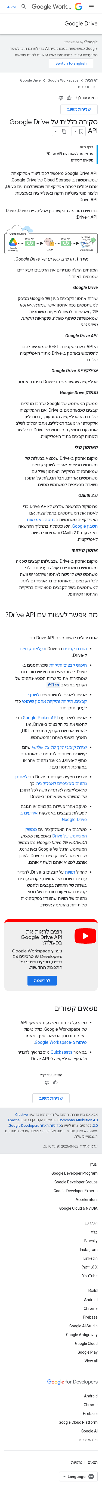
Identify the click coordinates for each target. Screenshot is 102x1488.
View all (91, 1361)
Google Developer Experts (76, 1191)
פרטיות (76, 1462)
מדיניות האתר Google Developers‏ (35, 1125)
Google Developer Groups (76, 1182)
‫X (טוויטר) (90, 1267)
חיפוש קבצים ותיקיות (68, 665)
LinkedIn (91, 1258)
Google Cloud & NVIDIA (78, 1208)
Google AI (89, 1431)
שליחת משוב (79, 109)
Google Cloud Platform (78, 1422)
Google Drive (81, 23)
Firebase (90, 1317)
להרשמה (42, 980)
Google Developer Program (74, 1173)
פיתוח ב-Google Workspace (61, 1042)
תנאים (93, 1462)
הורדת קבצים (75, 648)
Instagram (89, 1249)
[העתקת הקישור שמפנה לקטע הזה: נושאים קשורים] (48, 1009)
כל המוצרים (88, 1440)
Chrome (91, 1308)
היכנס (11, 6)
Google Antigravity (82, 1335)
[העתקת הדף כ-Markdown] (64, 131)
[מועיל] (69, 98)
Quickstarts (61, 1052)
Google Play (88, 1352)
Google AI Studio (83, 1326)
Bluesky (91, 1241)
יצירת (59, 747)
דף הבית (91, 80)
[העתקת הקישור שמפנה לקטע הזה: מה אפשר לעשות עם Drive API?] (92, 624)
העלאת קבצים (32, 648)
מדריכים (84, 87)
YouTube (90, 1276)
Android (91, 1300)
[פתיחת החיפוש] (24, 6)
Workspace (63, 6)
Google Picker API (40, 717)
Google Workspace (63, 80)
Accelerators (87, 1199)
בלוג (94, 1232)
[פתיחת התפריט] (91, 6)
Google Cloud (86, 1343)
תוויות (70, 872)
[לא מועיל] (61, 98)
